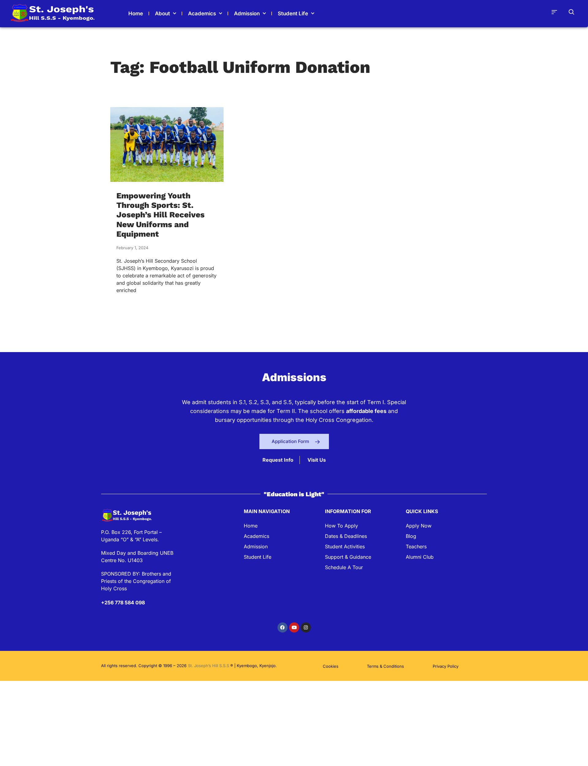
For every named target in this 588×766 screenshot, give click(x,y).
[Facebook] (282, 627)
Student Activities (345, 546)
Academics (202, 13)
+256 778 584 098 (123, 602)
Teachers (416, 546)
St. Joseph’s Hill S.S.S (209, 665)
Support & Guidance (348, 557)
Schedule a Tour (344, 567)
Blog (411, 536)
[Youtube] (294, 627)
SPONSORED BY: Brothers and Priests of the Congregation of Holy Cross (136, 581)
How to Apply (341, 526)
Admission (247, 13)
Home (251, 526)
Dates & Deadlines (346, 536)
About (162, 13)
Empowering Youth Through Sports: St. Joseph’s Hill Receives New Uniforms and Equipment (160, 214)
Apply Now (419, 526)
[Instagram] (306, 627)
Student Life (293, 13)
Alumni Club (420, 557)
